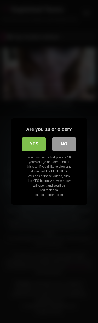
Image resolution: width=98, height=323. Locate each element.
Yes (34, 144)
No (64, 144)
